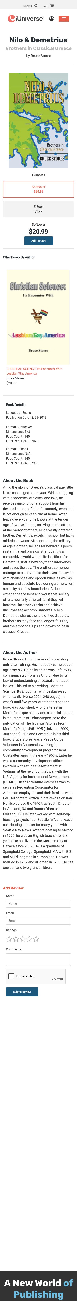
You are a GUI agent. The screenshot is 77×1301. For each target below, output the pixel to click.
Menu (64, 18)
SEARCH (28, 5)
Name (10, 896)
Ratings (11, 930)
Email (10, 913)
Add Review (13, 888)
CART (46, 5)
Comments (13, 949)
